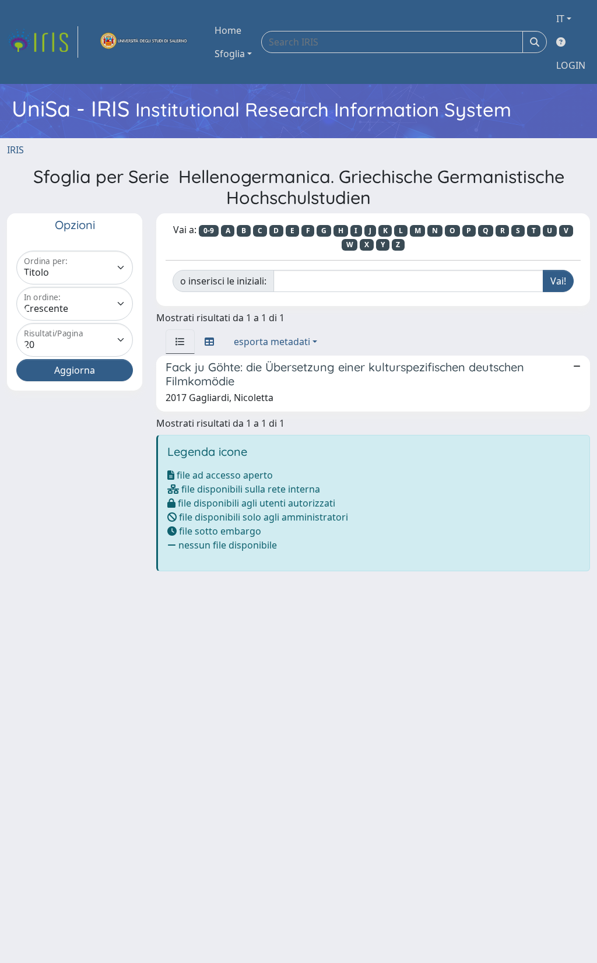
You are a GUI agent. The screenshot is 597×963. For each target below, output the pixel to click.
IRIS (15, 149)
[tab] (180, 341)
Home (228, 30)
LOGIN (570, 65)
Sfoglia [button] (230, 53)
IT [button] (560, 18)
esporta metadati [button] (272, 341)
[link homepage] (42, 42)
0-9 (208, 231)
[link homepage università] (144, 42)
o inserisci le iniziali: (223, 281)
